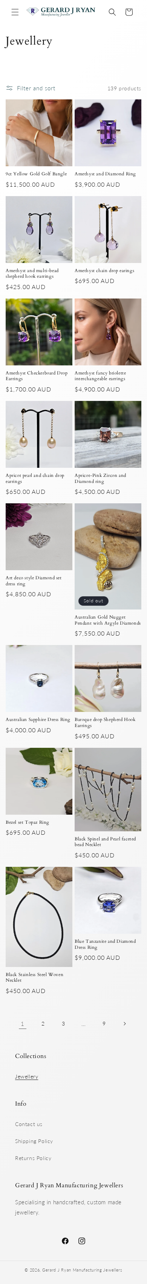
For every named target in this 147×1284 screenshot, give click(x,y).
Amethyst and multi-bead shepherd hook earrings (32, 274)
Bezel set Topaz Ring (27, 822)
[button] (15, 12)
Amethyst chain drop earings (104, 271)
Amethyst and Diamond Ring (105, 174)
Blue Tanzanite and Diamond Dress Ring (105, 944)
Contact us (29, 1124)
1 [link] (22, 1023)
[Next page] (124, 1023)
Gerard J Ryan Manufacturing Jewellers (82, 1269)
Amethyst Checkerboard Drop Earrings (37, 376)
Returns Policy (33, 1158)
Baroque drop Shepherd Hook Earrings (105, 723)
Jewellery (26, 1076)
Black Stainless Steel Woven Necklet (34, 978)
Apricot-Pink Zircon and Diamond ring (100, 478)
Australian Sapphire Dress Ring (38, 719)
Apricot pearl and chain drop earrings (35, 478)
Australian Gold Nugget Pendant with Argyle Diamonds (108, 620)
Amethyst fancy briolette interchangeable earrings (100, 376)
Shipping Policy (34, 1141)
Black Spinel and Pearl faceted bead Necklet (105, 842)
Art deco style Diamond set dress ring (34, 581)
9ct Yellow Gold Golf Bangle (36, 174)
